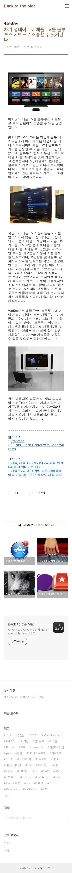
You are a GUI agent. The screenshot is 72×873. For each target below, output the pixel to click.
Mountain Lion (53, 735)
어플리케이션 (56, 747)
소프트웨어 (25, 759)
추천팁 (20, 735)
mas (57, 777)
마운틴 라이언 (13, 765)
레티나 (56, 759)
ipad (8, 753)
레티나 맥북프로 (36, 753)
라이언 (24, 741)
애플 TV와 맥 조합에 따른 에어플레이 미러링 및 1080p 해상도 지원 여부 (35, 473)
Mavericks (12, 789)
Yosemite (37, 747)
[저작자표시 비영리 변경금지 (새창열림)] (53, 492)
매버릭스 (23, 771)
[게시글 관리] (26, 493)
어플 (55, 765)
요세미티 (10, 741)
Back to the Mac (20, 6)
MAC (46, 771)
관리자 (50, 867)
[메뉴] (67, 6)
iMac (58, 771)
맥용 (29, 765)
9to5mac (17, 441)
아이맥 (34, 735)
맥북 (45, 789)
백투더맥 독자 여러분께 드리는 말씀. (24, 697)
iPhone (10, 747)
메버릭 (9, 759)
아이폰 (53, 741)
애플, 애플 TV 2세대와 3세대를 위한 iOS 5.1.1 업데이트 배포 (35, 465)
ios (28, 783)
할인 (19, 753)
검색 (64, 818)
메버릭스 (26, 777)
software (31, 789)
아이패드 (41, 759)
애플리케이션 (13, 783)
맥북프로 (56, 753)
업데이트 (39, 741)
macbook (43, 777)
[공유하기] (21, 493)
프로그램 (42, 765)
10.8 (8, 735)
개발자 (9, 771)
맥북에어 (10, 777)
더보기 (7, 795)
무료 (23, 747)
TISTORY (37, 867)
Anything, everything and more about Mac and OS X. (27, 631)
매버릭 (39, 783)
